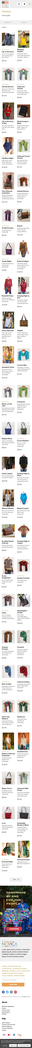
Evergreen (21, 402)
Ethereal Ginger (23, 261)
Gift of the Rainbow (6, 718)
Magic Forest (7, 788)
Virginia (20, 330)
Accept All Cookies (24, 1045)
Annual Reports (6, 1012)
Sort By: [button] (23, 22)
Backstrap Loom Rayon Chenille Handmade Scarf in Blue (23, 369)
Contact (4, 1030)
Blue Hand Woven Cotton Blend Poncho (23, 512)
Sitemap (4, 1014)
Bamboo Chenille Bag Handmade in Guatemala (8, 442)
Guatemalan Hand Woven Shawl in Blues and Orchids (8, 688)
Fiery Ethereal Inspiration (7, 192)
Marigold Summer (20, 50)
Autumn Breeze (23, 191)
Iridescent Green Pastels (23, 157)
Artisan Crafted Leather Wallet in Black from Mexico (23, 127)
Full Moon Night (7, 158)
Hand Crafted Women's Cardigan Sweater (23, 755)
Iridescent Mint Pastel (23, 789)
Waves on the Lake (7, 405)
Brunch (19, 226)
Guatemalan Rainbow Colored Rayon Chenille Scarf (8, 722)
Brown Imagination (6, 577)
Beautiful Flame (7, 296)
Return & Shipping (6, 1026)
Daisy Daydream (8, 330)
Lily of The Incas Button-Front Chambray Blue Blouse (8, 55)
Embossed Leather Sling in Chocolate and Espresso (23, 230)
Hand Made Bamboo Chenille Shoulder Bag (7, 792)
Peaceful (20, 647)
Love (4, 823)
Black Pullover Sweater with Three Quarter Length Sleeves (23, 479)
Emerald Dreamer (23, 860)
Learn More (14, 929)
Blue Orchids (6, 684)
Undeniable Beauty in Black (23, 824)
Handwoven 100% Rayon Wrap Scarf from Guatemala (8, 90)
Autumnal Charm (8, 367)
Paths (4, 613)
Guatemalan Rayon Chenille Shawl (6, 759)
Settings (4, 1045)
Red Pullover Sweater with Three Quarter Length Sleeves (22, 301)
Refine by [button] (7, 22)
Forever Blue (22, 365)
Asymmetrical (22, 752)
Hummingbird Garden (22, 612)
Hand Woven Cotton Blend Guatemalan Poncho (7, 162)
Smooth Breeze (7, 87)
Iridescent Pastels (21, 87)
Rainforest (21, 717)
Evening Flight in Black (23, 474)
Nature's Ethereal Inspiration (8, 754)
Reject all (13, 1045)
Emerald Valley (7, 862)
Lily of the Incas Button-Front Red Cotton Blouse (8, 127)
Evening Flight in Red (23, 297)
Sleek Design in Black (23, 122)
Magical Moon (7, 439)
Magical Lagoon (23, 508)
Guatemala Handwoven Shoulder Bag (8, 265)
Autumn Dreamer (23, 578)
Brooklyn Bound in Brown (8, 542)
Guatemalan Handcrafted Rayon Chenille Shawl (23, 686)
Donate (4, 1008)
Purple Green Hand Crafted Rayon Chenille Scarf (23, 92)
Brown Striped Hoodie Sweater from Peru (7, 582)
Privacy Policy (6, 1010)
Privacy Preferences (7, 1028)
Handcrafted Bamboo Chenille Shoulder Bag (7, 827)
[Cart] (24, 4)
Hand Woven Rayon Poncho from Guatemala (8, 300)
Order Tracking (6, 1023)
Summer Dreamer (5, 648)
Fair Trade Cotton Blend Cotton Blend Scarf (8, 653)
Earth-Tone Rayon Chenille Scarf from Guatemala (8, 617)
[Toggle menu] (29, 4)
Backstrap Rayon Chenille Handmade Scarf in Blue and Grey (8, 410)
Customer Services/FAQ (8, 1024)
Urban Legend (7, 474)
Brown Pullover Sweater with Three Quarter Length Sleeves (23, 547)
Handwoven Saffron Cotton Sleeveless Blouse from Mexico (23, 55)
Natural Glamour (8, 508)
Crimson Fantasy (23, 682)
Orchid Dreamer (8, 228)
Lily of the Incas (8, 52)
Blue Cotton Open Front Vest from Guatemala (8, 512)
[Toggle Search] (19, 4)
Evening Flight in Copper (23, 542)
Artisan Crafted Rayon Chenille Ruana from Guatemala (8, 197)
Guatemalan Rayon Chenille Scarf (22, 721)
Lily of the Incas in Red (8, 122)
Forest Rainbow (23, 441)
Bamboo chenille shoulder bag (21, 444)
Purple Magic (7, 261)
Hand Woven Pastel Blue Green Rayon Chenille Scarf (23, 794)
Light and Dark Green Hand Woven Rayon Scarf (22, 162)
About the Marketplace (8, 1006)
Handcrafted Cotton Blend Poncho (7, 865)
